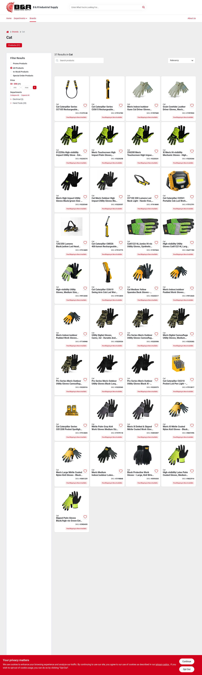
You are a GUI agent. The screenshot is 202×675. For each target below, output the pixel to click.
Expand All (25, 95)
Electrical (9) (18, 99)
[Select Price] (34, 87)
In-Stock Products (20, 71)
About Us (192, 18)
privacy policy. (162, 664)
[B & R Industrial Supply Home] (18, 7)
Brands (33, 18)
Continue (186, 661)
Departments (19, 18)
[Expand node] (11, 99)
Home (9, 18)
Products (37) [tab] (14, 45)
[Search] (144, 7)
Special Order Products (23, 75)
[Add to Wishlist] (85, 105)
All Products (18, 68)
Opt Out (186, 669)
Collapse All (14, 95)
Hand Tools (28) (19, 103)
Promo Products (20, 63)
